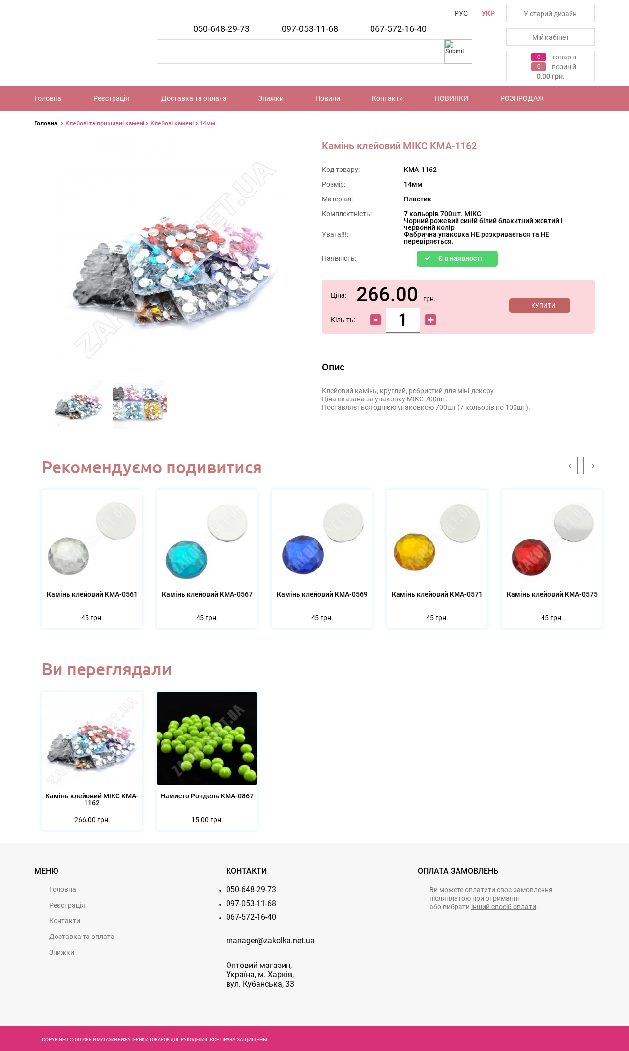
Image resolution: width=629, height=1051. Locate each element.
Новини (327, 98)
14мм (207, 123)
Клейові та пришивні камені (104, 123)
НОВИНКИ (451, 98)
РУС (461, 13)
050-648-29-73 (221, 29)
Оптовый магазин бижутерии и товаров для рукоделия (141, 1039)
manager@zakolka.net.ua (270, 940)
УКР (488, 13)
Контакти (387, 98)
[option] (79, 405)
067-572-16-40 (398, 29)
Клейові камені (172, 123)
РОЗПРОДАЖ (522, 98)
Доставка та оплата (194, 98)
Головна (47, 98)
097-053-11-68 (310, 29)
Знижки (271, 98)
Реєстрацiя (111, 98)
